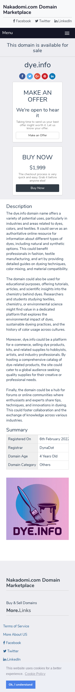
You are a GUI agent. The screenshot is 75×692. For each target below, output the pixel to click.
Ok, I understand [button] (20, 684)
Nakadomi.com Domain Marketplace (30, 10)
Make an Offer (37, 135)
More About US (15, 634)
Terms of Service (16, 626)
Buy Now (37, 188)
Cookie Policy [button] (35, 674)
